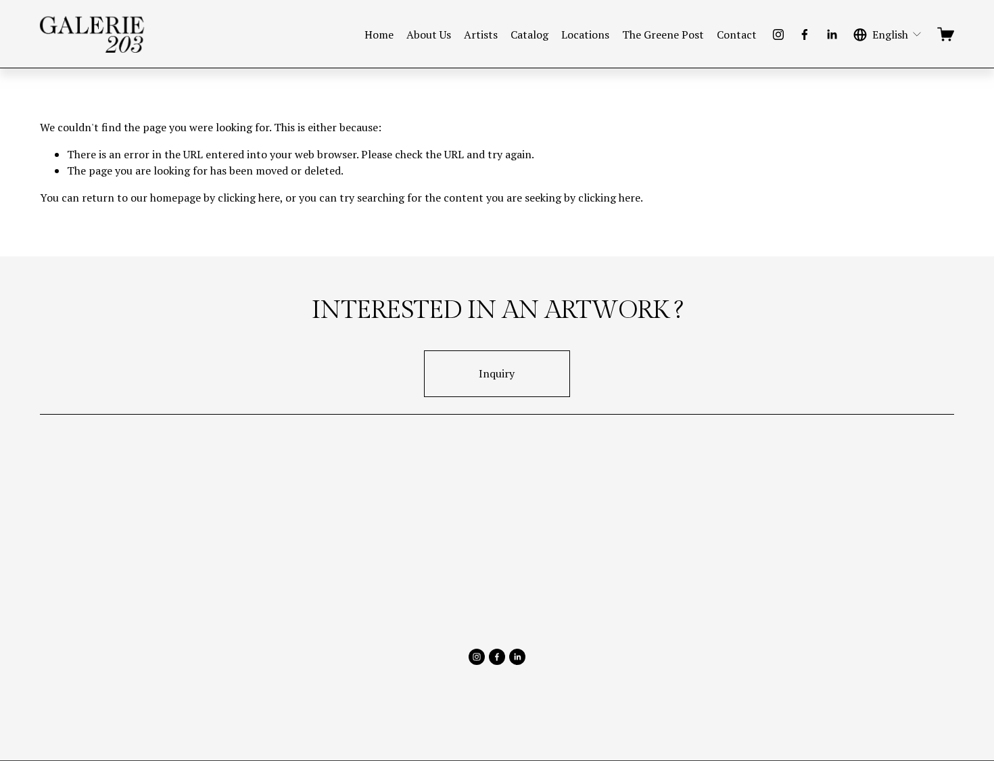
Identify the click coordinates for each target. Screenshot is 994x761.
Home (379, 34)
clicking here (249, 197)
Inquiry (497, 373)
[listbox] (888, 34)
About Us (428, 34)
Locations (585, 34)
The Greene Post (663, 34)
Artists (481, 34)
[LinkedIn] (831, 34)
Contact (737, 34)
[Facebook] (804, 34)
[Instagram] (778, 34)
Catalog (529, 34)
